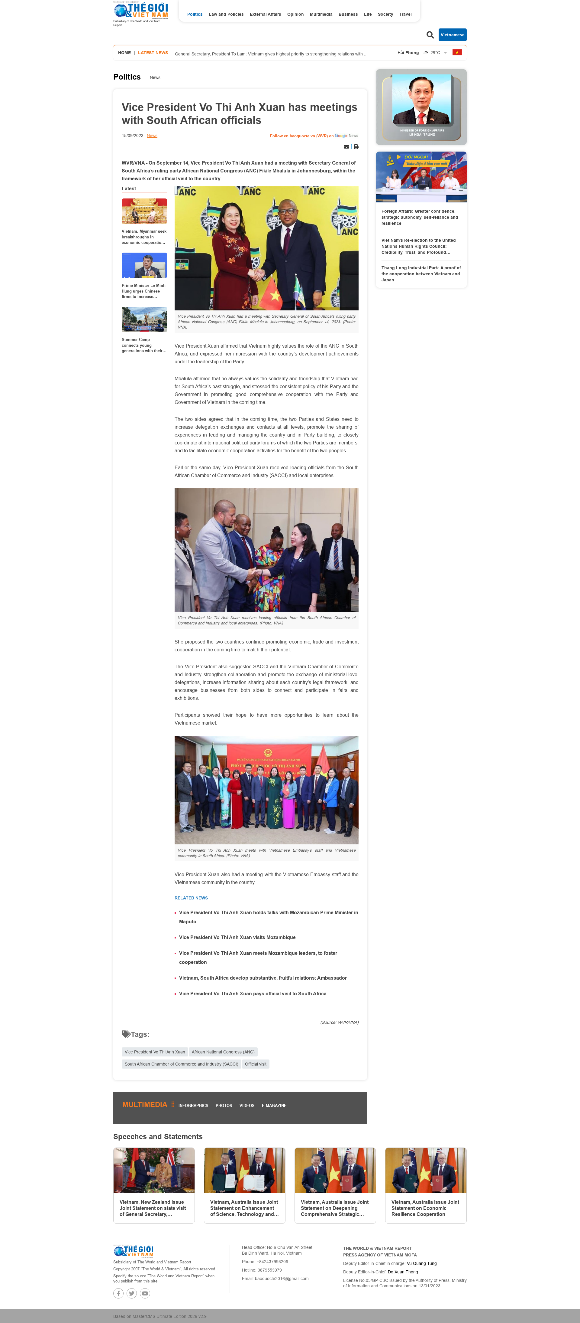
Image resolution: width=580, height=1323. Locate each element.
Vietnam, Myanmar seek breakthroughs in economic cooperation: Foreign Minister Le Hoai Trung (144, 237)
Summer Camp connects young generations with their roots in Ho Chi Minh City (142, 345)
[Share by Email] (346, 146)
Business (348, 14)
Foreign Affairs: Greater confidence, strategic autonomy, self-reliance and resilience (420, 217)
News (155, 77)
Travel (405, 14)
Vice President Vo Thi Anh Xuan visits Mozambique (237, 937)
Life (368, 14)
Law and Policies (226, 14)
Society (385, 14)
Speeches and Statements (158, 1136)
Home (124, 52)
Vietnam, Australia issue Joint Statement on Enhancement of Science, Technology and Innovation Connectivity (244, 1208)
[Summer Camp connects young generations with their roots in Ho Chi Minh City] (144, 319)
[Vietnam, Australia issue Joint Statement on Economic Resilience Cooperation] (425, 1171)
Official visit (255, 1064)
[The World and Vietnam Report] (133, 1250)
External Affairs (265, 14)
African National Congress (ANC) (223, 1052)
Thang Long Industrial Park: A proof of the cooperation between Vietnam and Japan (421, 273)
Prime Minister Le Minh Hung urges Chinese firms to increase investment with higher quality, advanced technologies (144, 291)
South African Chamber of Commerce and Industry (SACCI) (181, 1064)
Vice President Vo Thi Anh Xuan (155, 1052)
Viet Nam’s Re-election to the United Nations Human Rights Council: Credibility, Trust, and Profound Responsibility (419, 246)
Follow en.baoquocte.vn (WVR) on (302, 135)
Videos (247, 1105)
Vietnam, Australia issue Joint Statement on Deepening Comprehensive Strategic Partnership (335, 1208)
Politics (195, 14)
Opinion (295, 14)
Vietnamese (453, 34)
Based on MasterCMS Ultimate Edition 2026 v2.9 (160, 1316)
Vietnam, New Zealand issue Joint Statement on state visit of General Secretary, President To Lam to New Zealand (153, 1208)
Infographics (193, 1105)
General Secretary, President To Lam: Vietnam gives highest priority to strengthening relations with (271, 53)
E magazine (274, 1105)
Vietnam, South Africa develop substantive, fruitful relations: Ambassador (263, 978)
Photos (224, 1105)
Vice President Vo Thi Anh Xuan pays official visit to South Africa (253, 994)
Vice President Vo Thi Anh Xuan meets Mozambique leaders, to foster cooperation (258, 957)
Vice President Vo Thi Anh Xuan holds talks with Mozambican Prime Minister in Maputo (268, 917)
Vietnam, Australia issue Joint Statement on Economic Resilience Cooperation (425, 1208)
